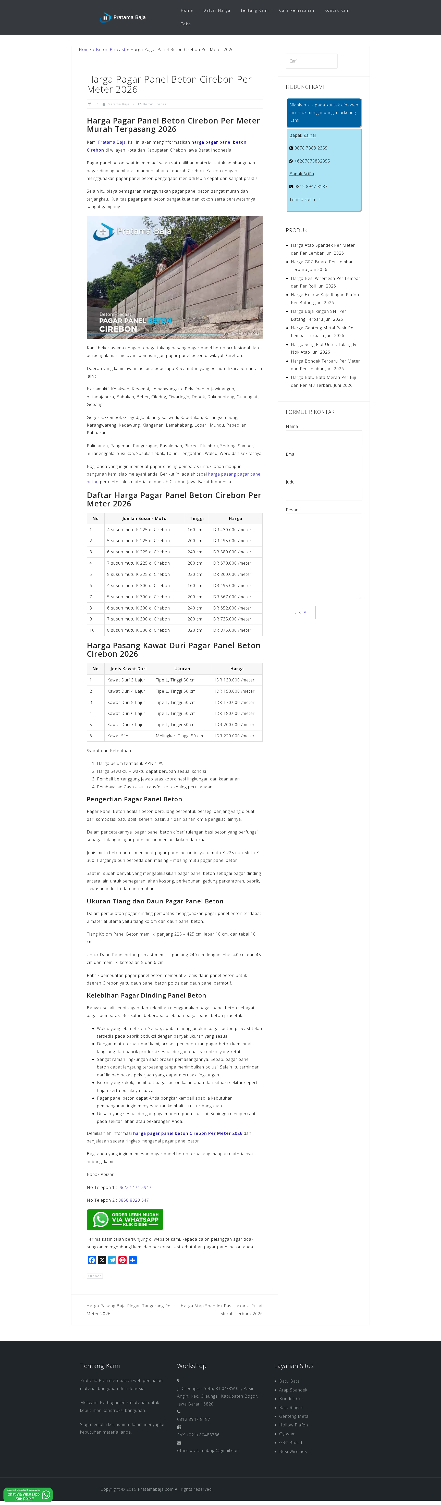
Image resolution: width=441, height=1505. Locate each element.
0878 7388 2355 (310, 148)
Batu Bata (289, 1381)
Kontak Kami (338, 10)
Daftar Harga (216, 10)
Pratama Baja (118, 104)
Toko (186, 23)
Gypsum (287, 1434)
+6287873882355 (311, 161)
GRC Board (290, 1442)
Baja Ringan (291, 1407)
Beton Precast (111, 49)
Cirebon (95, 1276)
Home (187, 10)
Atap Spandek (293, 1390)
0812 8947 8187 (310, 186)
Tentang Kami (255, 10)
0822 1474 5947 (135, 1187)
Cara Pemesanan (296, 10)
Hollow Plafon (293, 1425)
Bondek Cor (291, 1398)
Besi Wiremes (293, 1451)
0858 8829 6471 (135, 1200)
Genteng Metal (294, 1416)
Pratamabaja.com (156, 1489)
